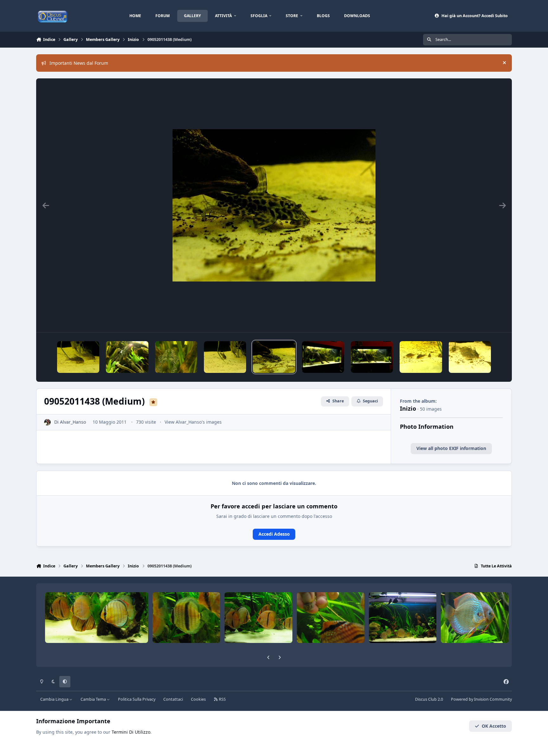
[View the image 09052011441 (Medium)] (127, 357)
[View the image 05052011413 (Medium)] (421, 357)
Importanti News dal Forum (78, 63)
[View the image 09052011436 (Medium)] (323, 357)
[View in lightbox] (274, 205)
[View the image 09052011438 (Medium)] (274, 357)
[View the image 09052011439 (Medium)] (225, 357)
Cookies (198, 699)
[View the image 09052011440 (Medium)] (176, 357)
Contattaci (173, 699)
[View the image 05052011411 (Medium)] (470, 357)
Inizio (408, 408)
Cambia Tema (94, 699)
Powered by (481, 699)
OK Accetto (494, 726)
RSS (222, 699)
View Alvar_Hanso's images (193, 422)
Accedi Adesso (274, 534)
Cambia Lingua (54, 699)
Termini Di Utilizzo (131, 732)
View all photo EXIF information (451, 448)
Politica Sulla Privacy (136, 699)
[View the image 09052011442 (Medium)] (78, 357)
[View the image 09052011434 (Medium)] (372, 357)
